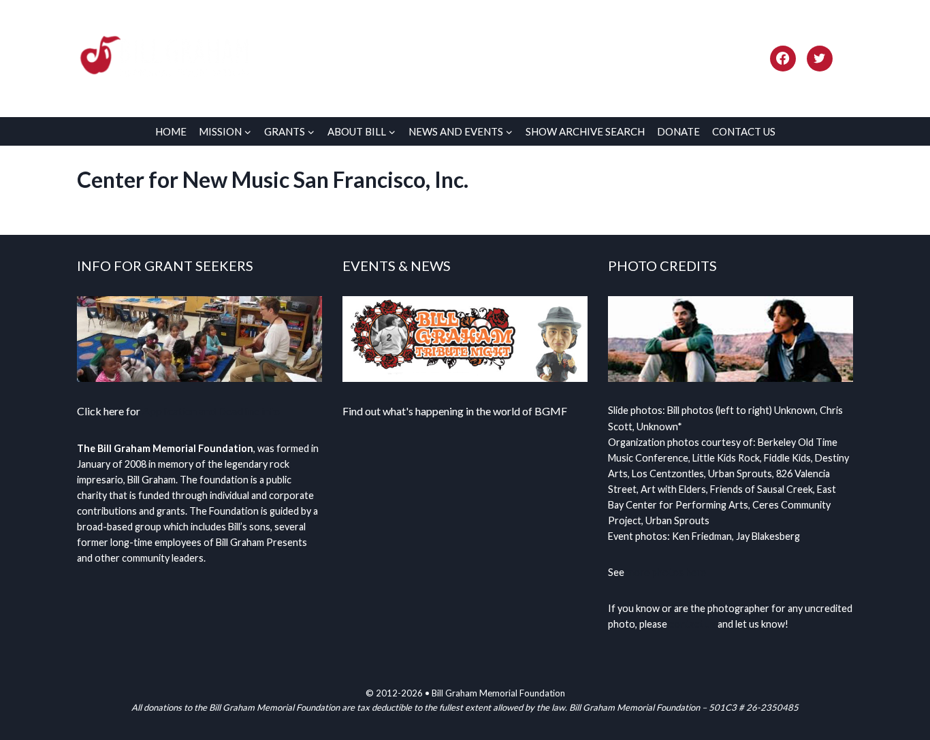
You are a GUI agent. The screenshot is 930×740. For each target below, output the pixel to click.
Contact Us (743, 131)
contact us (692, 624)
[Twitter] (820, 58)
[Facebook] (783, 58)
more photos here (666, 572)
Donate (678, 131)
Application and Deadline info (211, 410)
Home (171, 131)
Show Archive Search (585, 131)
